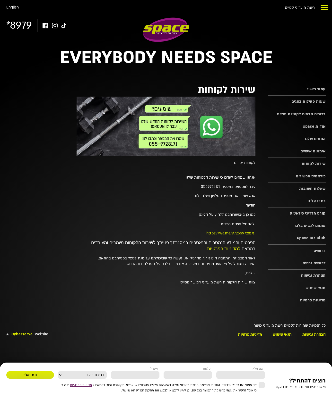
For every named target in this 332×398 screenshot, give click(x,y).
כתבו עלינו (316, 201)
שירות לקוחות (313, 163)
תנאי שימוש (315, 287)
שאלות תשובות (312, 188)
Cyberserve (22, 334)
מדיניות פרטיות (312, 300)
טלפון (206, 369)
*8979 (19, 25)
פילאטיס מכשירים (310, 176)
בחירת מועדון (96, 369)
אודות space (314, 126)
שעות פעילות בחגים (308, 101)
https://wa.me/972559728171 (230, 233)
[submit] (30, 375)
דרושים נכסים (314, 263)
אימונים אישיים (312, 151)
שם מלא (258, 369)
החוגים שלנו (315, 138)
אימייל (154, 369)
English (12, 7)
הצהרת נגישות (313, 275)
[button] (324, 7)
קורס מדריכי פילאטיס (307, 213)
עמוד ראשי (316, 89)
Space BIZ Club (311, 238)
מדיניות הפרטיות (81, 385)
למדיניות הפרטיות (223, 248)
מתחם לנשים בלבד (309, 225)
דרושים (319, 250)
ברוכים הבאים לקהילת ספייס (301, 114)
